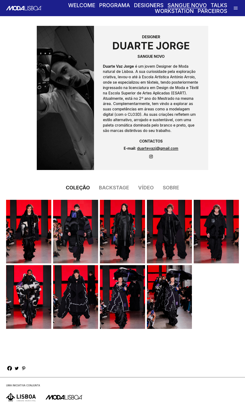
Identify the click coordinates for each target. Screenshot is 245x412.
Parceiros (212, 12)
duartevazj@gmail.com (157, 148)
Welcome (81, 6)
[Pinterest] (23, 368)
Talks (219, 6)
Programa (114, 6)
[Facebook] (9, 368)
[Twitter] (16, 368)
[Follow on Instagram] (151, 156)
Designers (149, 6)
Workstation (174, 12)
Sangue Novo (187, 6)
